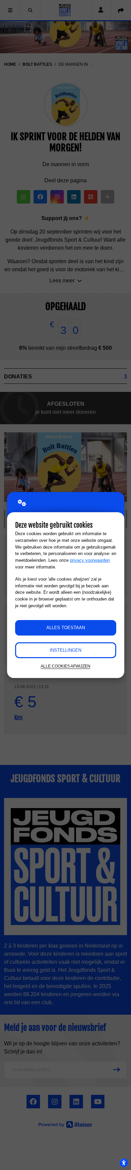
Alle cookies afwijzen (65, 666)
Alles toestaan (65, 627)
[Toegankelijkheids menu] (124, 1163)
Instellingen (65, 650)
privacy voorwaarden (90, 560)
